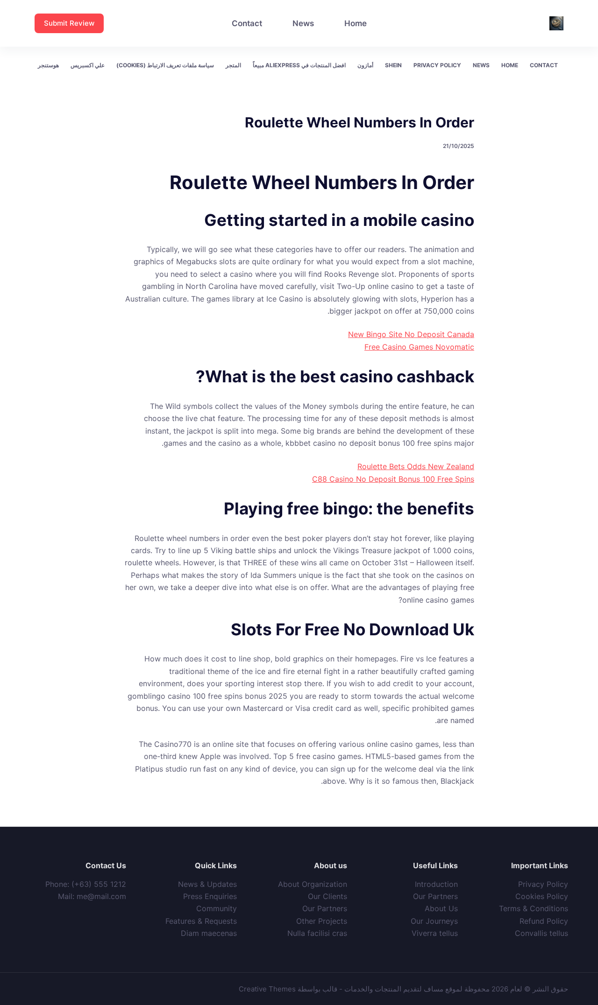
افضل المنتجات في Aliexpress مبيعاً (299, 65)
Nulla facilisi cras (317, 933)
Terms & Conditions (533, 908)
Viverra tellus (435, 933)
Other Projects (321, 921)
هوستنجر (48, 65)
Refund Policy (544, 921)
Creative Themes (267, 988)
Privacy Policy (437, 65)
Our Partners (435, 896)
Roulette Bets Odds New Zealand (415, 466)
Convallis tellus (541, 933)
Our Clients (327, 896)
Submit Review (69, 23)
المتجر (233, 65)
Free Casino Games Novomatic (419, 346)
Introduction (436, 884)
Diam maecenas (209, 933)
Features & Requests (201, 921)
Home (355, 23)
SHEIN (393, 65)
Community (216, 908)
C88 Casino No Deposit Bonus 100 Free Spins (393, 479)
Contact (247, 23)
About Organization (312, 884)
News (303, 23)
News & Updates (207, 884)
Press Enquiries (210, 896)
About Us (441, 908)
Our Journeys (434, 921)
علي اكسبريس (88, 65)
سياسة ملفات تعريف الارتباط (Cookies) (165, 65)
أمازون (365, 65)
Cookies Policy (541, 896)
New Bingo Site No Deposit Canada (411, 334)
